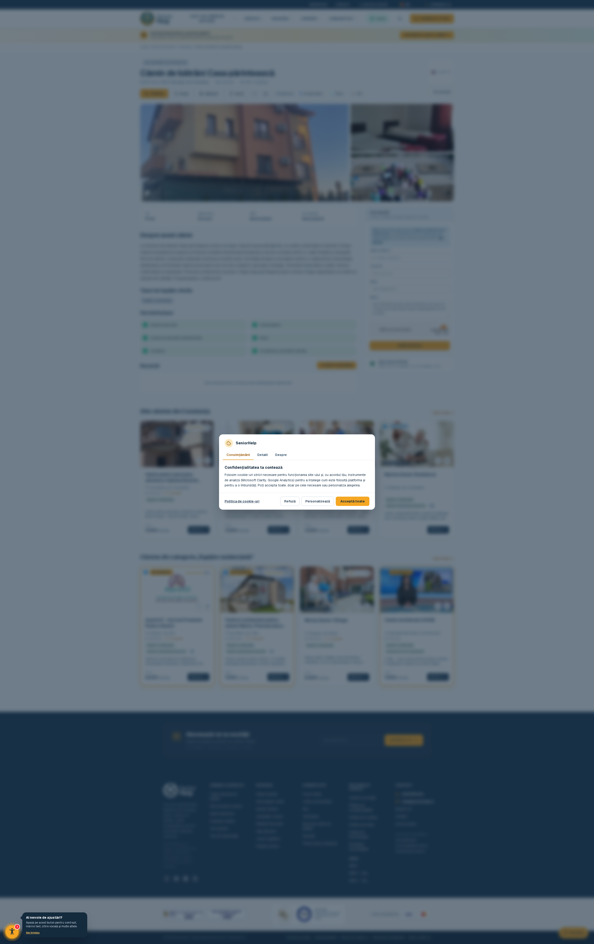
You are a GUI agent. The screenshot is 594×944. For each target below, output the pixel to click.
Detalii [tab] (262, 455)
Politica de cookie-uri (242, 501)
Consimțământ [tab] (238, 455)
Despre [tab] (281, 455)
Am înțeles (33, 932)
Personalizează (317, 501)
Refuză (290, 501)
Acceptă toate (352, 501)
